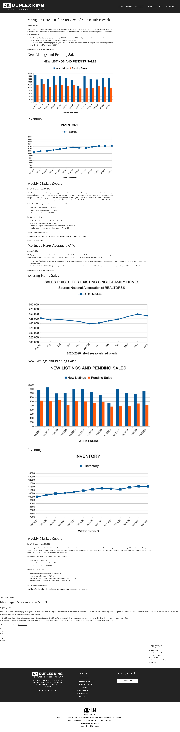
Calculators (83, 678)
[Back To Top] (176, 725)
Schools (82, 697)
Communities (83, 693)
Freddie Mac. (50, 49)
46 (3, 638)
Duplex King (23, 7)
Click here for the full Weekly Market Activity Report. (46, 236)
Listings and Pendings (158, 660)
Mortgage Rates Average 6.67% (51, 245)
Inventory (35, 119)
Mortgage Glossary (86, 684)
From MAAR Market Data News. (76, 236)
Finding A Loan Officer (86, 681)
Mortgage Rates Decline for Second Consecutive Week (69, 20)
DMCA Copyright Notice (89, 723)
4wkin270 (154, 650)
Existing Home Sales (43, 275)
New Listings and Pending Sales (52, 54)
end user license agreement (101, 720)
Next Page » (6, 641)
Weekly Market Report (45, 183)
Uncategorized (156, 662)
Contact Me (127, 681)
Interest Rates (156, 655)
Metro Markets (84, 690)
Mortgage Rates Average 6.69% (24, 602)
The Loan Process (85, 687)
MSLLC (97, 726)
